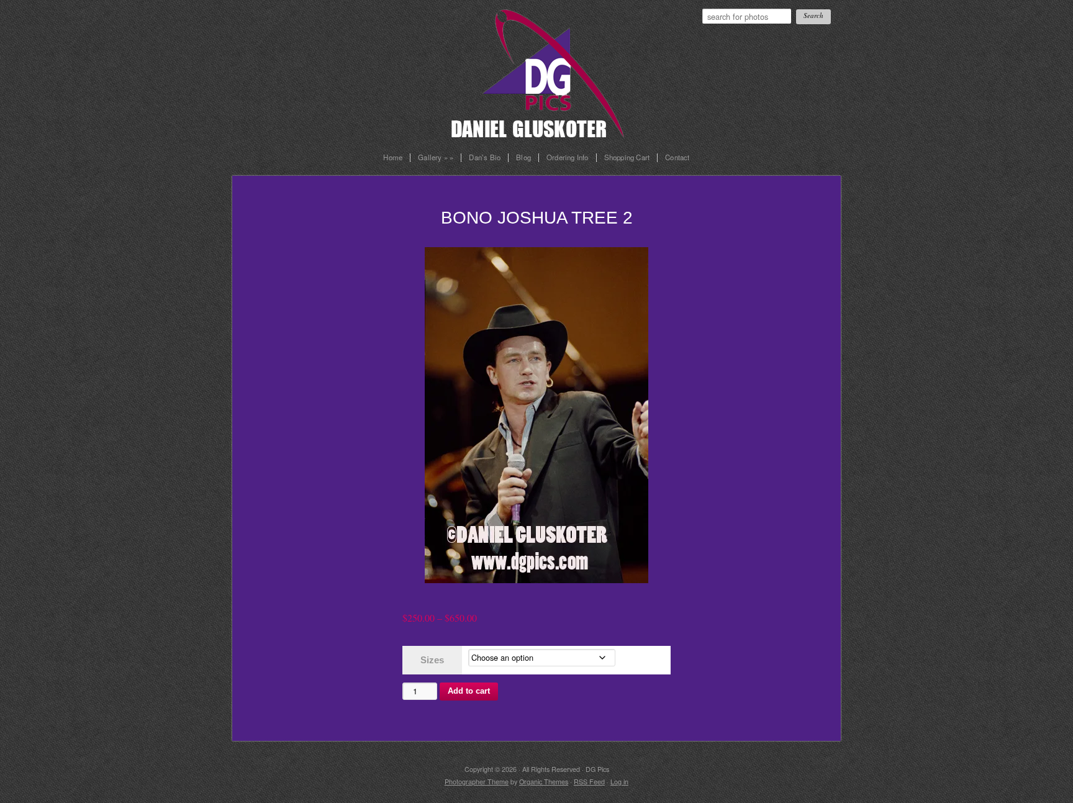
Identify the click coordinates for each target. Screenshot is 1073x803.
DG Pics (549, 69)
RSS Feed (589, 781)
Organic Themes (543, 781)
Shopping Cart (627, 157)
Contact (677, 157)
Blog (523, 157)
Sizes (432, 660)
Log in (619, 781)
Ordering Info (567, 157)
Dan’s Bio (484, 157)
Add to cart (469, 691)
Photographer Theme (477, 781)
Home (392, 157)
